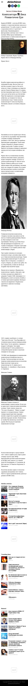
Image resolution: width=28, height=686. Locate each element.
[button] (2, 2)
